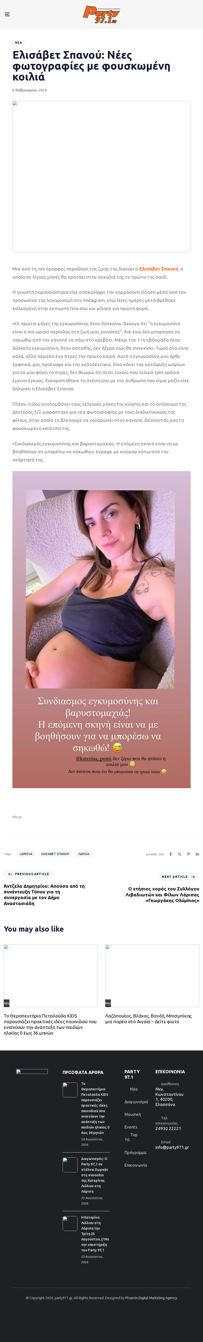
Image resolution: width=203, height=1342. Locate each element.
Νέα (18, 42)
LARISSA (26, 854)
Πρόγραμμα (135, 1152)
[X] (179, 854)
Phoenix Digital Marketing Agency (151, 1298)
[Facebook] (171, 854)
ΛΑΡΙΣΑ (83, 854)
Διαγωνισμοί (136, 1101)
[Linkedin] (197, 854)
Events (131, 1127)
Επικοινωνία (136, 1165)
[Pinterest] (188, 854)
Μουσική (133, 1114)
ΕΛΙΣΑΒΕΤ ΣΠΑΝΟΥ (55, 854)
